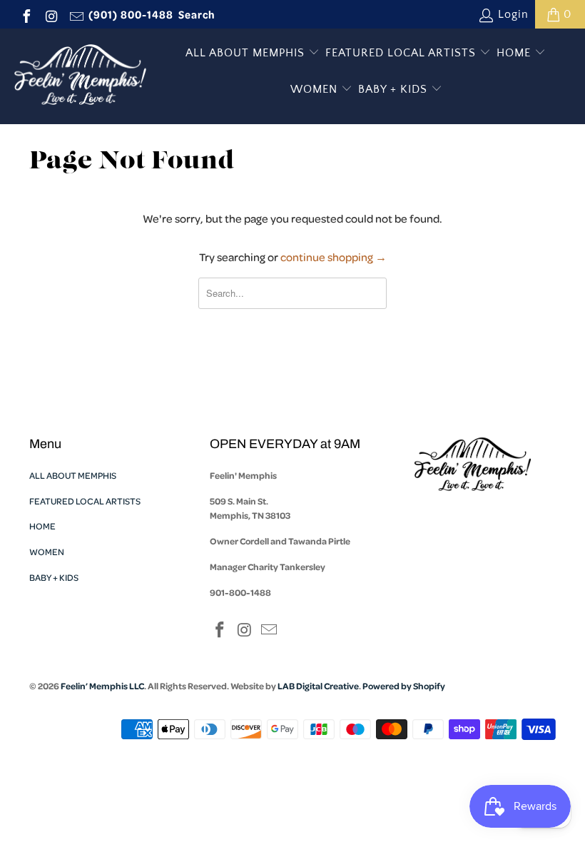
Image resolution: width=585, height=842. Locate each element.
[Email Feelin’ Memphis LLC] (75, 14)
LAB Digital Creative (318, 685)
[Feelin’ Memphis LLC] (80, 76)
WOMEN (315, 89)
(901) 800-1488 (130, 14)
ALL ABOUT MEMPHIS (246, 52)
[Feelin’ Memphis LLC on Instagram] (50, 14)
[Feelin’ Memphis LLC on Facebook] (26, 14)
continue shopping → (333, 257)
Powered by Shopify (403, 685)
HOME (515, 52)
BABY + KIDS (394, 89)
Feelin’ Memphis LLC (102, 685)
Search (196, 14)
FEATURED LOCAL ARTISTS (402, 52)
